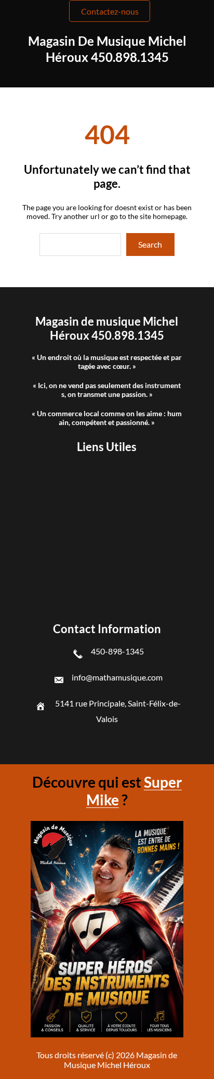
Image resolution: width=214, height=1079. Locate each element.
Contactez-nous (110, 11)
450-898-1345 (117, 651)
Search (150, 244)
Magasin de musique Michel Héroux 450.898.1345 (106, 328)
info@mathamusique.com (117, 677)
